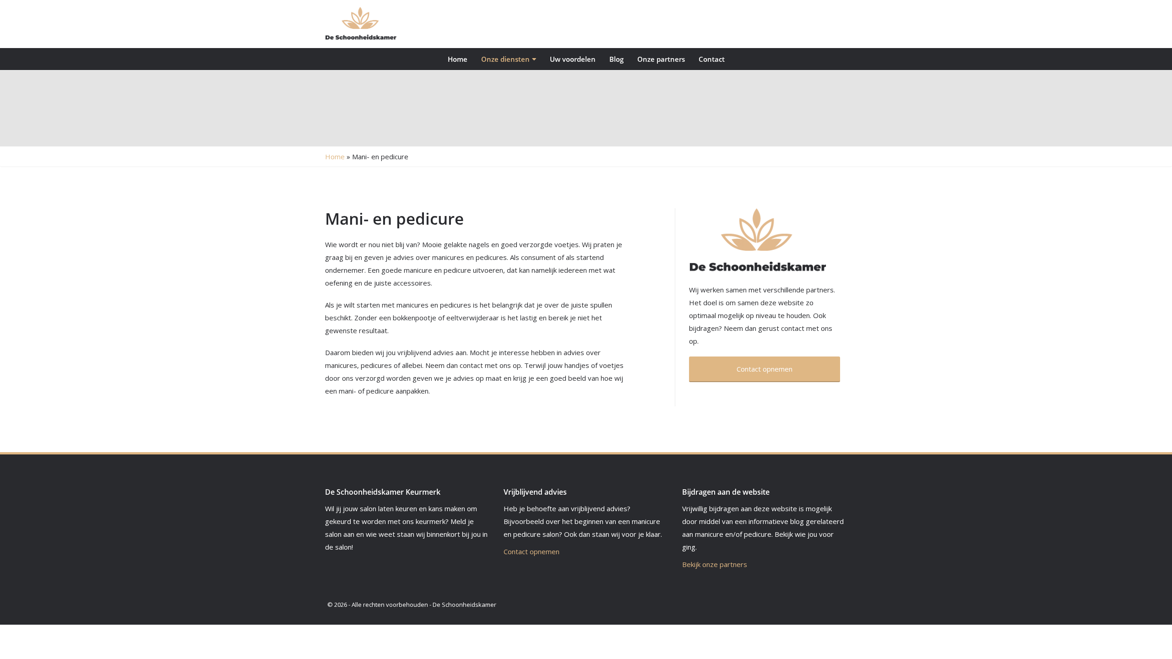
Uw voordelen (573, 59)
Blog (616, 59)
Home (457, 59)
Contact (712, 59)
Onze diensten (505, 59)
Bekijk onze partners (714, 564)
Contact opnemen (531, 551)
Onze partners (661, 59)
